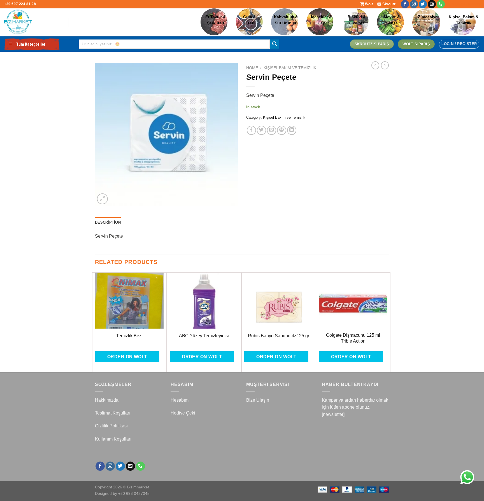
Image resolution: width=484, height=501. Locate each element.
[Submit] (274, 44)
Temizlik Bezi (129, 335)
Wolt (368, 4)
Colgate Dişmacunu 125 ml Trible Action (353, 338)
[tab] (108, 222)
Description (108, 222)
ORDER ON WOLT (127, 356)
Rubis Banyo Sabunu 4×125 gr (278, 335)
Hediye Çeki (183, 413)
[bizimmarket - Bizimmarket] (32, 22)
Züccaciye (428, 17)
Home (252, 68)
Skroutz (388, 4)
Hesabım (180, 400)
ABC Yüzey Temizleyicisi (204, 335)
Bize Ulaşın (257, 400)
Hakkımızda (106, 400)
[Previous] (95, 322)
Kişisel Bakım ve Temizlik (290, 68)
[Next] (387, 322)
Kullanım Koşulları (113, 439)
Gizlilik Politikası (111, 425)
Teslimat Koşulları (112, 413)
